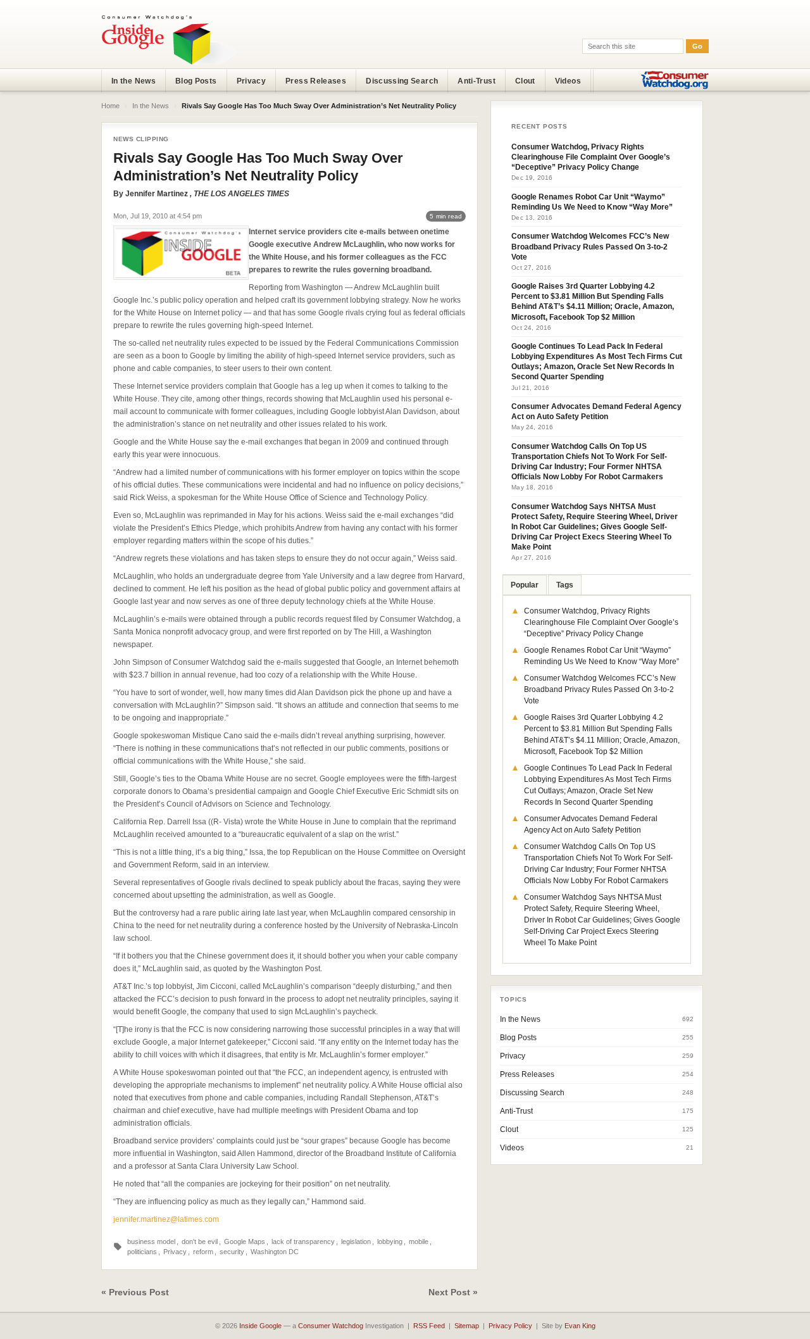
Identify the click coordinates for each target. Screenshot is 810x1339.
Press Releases (315, 81)
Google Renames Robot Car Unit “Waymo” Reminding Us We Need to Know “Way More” (592, 202)
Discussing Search (402, 81)
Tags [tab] (564, 585)
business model (151, 1241)
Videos (568, 81)
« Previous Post (135, 1292)
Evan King (579, 1326)
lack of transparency (303, 1241)
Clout (525, 81)
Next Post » (453, 1292)
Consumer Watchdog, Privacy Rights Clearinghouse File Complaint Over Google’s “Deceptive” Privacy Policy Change (590, 157)
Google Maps (244, 1241)
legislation (356, 1241)
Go (697, 46)
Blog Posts (196, 81)
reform (203, 1251)
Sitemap (466, 1326)
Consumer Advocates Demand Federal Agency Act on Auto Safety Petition (596, 411)
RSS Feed (429, 1326)
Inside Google (260, 1326)
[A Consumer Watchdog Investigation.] (169, 39)
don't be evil (200, 1241)
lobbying (389, 1241)
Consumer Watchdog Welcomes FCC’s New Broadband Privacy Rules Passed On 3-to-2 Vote (590, 246)
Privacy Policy (510, 1326)
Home (110, 106)
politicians (142, 1251)
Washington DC (275, 1251)
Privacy (251, 81)
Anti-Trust (476, 81)
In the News (133, 81)
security (232, 1251)
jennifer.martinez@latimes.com (166, 1219)
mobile (418, 1241)
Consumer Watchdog (330, 1326)
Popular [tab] (525, 585)
